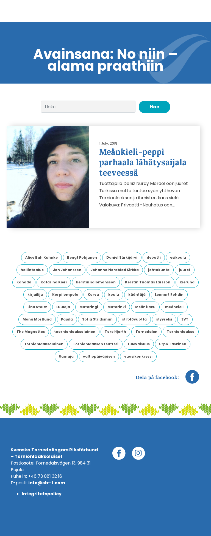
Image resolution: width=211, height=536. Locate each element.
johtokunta (159, 269)
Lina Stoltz (37, 307)
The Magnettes (30, 331)
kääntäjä (137, 294)
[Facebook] (192, 379)
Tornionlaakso (181, 331)
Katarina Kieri (54, 282)
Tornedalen (146, 331)
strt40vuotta (134, 319)
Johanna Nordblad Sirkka (115, 269)
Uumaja (66, 356)
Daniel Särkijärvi (121, 257)
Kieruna (187, 282)
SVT (184, 319)
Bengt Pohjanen (82, 257)
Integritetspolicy (42, 494)
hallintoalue (32, 269)
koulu (113, 294)
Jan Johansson (67, 269)
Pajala (67, 319)
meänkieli (174, 307)
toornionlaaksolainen (74, 331)
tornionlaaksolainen (44, 344)
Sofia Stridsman (97, 319)
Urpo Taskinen (172, 344)
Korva (93, 294)
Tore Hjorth (115, 331)
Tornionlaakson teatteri (95, 344)
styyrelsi (164, 319)
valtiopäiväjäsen (99, 356)
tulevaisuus (139, 344)
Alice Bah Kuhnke (41, 257)
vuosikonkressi (138, 356)
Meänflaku (145, 307)
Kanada (23, 282)
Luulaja (63, 307)
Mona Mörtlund (37, 319)
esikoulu (178, 257)
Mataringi (88, 307)
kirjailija (35, 294)
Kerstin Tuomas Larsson (147, 282)
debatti (154, 257)
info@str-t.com (46, 483)
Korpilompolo (65, 294)
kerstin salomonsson (96, 282)
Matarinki (116, 307)
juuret (184, 269)
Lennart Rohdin (169, 294)
